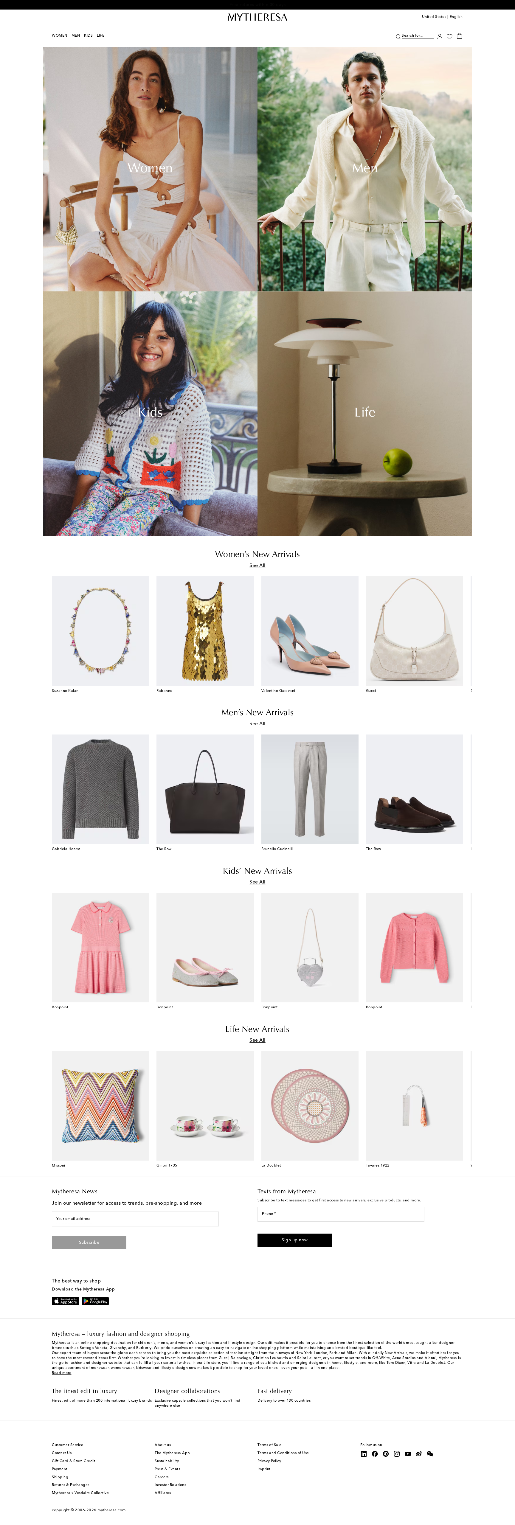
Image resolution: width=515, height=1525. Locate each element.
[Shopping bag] (459, 35)
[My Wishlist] (449, 36)
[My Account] (439, 35)
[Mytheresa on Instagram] (397, 1454)
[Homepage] (257, 17)
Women (150, 169)
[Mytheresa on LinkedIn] (363, 1454)
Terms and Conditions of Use (283, 1453)
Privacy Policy (269, 1461)
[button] (398, 36)
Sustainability (167, 1461)
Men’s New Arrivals (257, 713)
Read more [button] (62, 1373)
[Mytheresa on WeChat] (430, 1454)
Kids (150, 413)
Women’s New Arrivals (257, 555)
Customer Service (67, 1445)
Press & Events (167, 1469)
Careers (162, 1477)
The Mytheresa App (172, 1453)
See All (257, 565)
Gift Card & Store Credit (73, 1461)
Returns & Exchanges (70, 1485)
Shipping (60, 1477)
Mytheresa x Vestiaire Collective (80, 1493)
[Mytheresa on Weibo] (419, 1454)
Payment (59, 1469)
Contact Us (62, 1453)
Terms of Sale (270, 1445)
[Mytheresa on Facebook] (375, 1454)
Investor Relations (170, 1485)
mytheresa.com (111, 1510)
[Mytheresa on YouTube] (408, 1454)
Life (364, 413)
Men (365, 169)
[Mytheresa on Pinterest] (386, 1454)
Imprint (264, 1469)
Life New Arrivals (257, 1030)
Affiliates (163, 1493)
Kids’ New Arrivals (257, 871)
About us (163, 1445)
